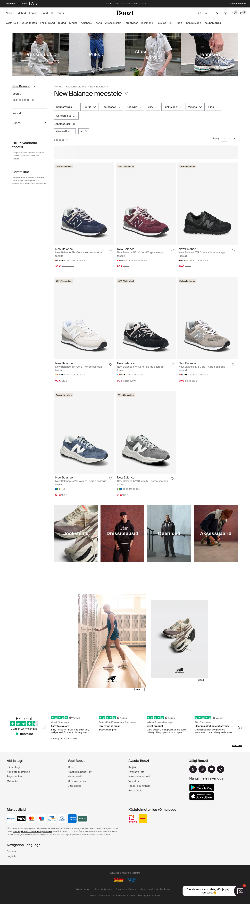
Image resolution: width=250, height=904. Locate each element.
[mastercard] (31, 819)
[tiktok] (220, 769)
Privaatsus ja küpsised (125, 889)
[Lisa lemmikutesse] (110, 250)
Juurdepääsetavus (103, 889)
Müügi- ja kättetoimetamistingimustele (32, 831)
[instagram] (202, 769)
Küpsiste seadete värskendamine (155, 889)
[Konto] (217, 13)
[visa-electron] (52, 819)
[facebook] (193, 769)
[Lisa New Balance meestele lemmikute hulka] (126, 93)
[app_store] (201, 796)
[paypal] (11, 819)
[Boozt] (125, 13)
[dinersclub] (62, 819)
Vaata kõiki (237, 745)
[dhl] (143, 819)
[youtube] (211, 769)
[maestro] (41, 819)
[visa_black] (21, 819)
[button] (29, 113)
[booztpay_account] (82, 819)
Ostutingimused (83, 889)
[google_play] (201, 787)
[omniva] (132, 819)
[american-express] (72, 819)
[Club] (225, 13)
